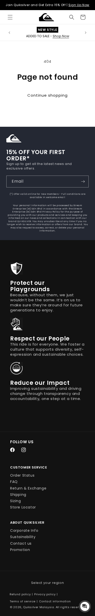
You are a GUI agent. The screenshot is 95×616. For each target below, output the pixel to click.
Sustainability (22, 536)
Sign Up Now (78, 5)
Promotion (20, 549)
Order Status (22, 475)
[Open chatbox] (85, 606)
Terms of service (23, 601)
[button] (10, 17)
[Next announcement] (85, 32)
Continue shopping (47, 95)
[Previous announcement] (9, 32)
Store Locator (23, 507)
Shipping (18, 494)
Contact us (21, 543)
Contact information (55, 601)
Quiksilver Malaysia (38, 607)
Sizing (15, 500)
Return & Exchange (28, 488)
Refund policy (20, 594)
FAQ (14, 481)
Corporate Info (24, 530)
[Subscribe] (82, 181)
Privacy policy (44, 594)
